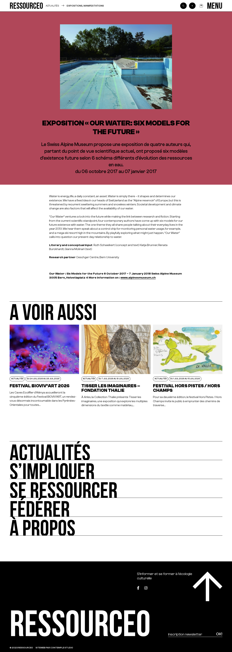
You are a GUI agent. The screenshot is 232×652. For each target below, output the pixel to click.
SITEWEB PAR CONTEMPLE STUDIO (54, 647)
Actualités (52, 5)
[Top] (207, 586)
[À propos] (116, 526)
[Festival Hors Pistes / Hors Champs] (187, 366)
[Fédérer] (116, 507)
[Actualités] (116, 450)
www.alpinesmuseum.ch (138, 277)
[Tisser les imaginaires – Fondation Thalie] (116, 366)
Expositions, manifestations (85, 5)
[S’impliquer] (116, 469)
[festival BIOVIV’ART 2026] (44, 366)
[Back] (192, 6)
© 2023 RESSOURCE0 (21, 647)
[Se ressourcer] (116, 488)
